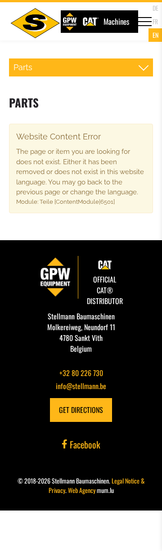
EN (155, 35)
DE (155, 8)
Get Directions (81, 409)
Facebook (84, 444)
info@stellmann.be (81, 386)
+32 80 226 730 (81, 372)
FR (155, 21)
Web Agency (81, 490)
